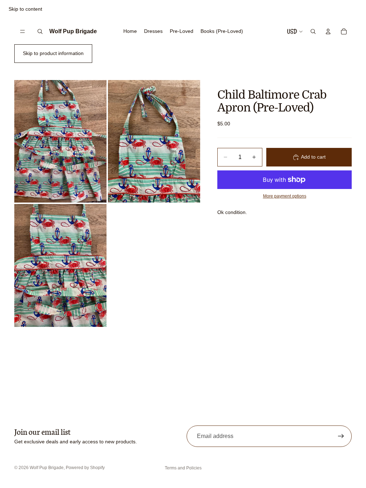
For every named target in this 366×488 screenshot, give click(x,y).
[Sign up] (340, 436)
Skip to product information (53, 53)
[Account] (328, 31)
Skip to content (25, 9)
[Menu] (22, 31)
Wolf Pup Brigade (47, 467)
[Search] (40, 31)
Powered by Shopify (85, 467)
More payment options (284, 196)
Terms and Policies (183, 467)
